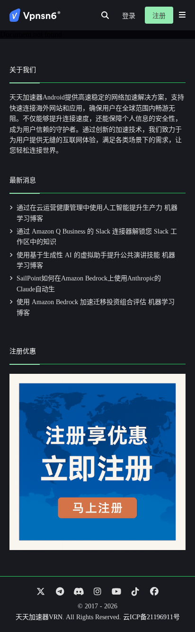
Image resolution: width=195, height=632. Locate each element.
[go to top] (169, 597)
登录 (128, 15)
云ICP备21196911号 (151, 617)
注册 (159, 15)
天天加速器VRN (39, 617)
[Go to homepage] (35, 15)
